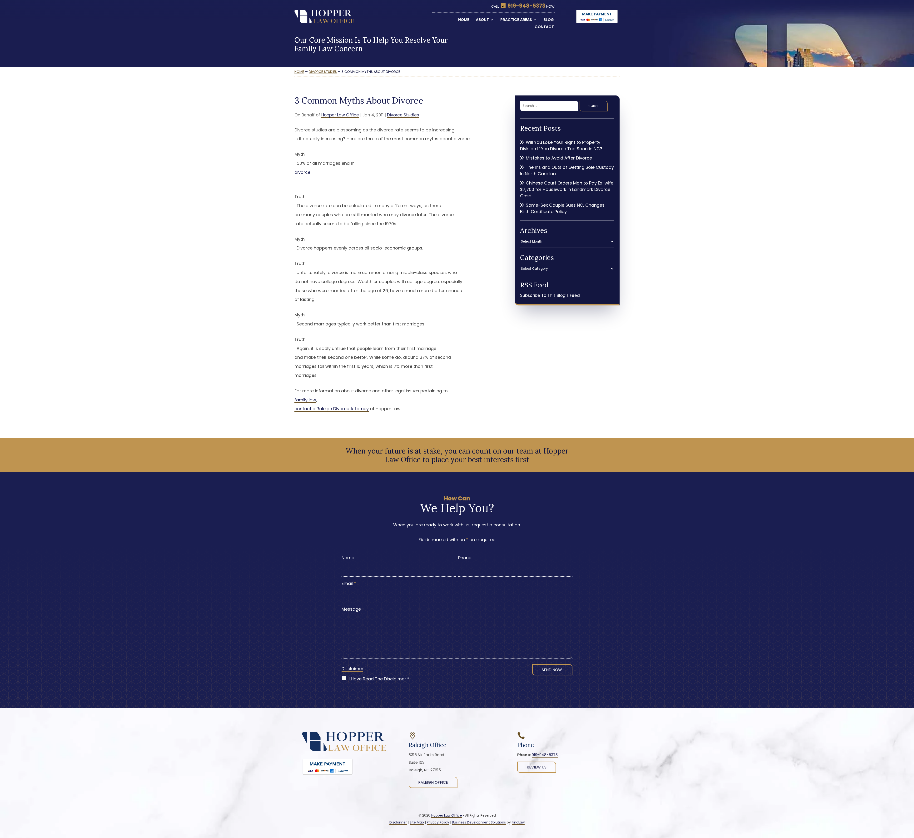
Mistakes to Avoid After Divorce (559, 158)
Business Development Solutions (479, 822)
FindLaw (518, 822)
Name (348, 558)
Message (351, 609)
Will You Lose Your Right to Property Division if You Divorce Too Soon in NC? (561, 145)
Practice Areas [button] (516, 20)
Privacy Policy (438, 822)
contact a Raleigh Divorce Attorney (331, 409)
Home (463, 20)
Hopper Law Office (340, 115)
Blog (548, 20)
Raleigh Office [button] (433, 782)
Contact (544, 27)
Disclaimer (352, 669)
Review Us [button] (536, 767)
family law (305, 400)
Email (349, 583)
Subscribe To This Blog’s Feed (550, 295)
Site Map (417, 822)
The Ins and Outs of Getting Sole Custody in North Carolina (567, 170)
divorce (302, 172)
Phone (464, 558)
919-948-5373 (526, 6)
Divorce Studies (403, 115)
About (482, 20)
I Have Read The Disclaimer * (379, 679)
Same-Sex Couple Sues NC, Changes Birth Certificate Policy (562, 208)
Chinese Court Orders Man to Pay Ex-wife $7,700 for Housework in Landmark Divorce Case (566, 189)
